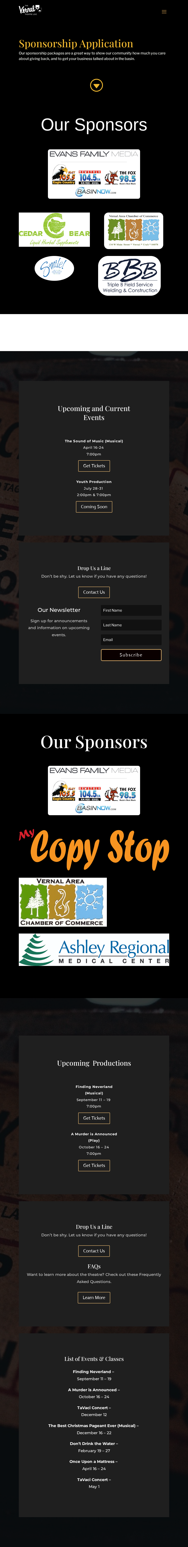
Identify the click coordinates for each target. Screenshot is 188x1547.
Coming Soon (94, 507)
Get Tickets (94, 466)
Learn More (94, 1297)
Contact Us (94, 592)
